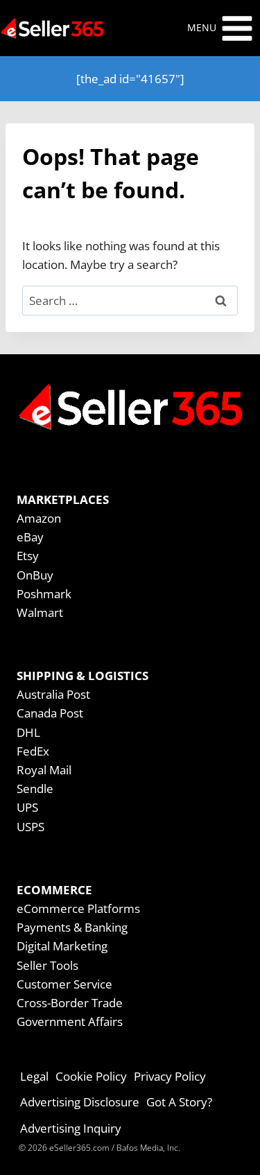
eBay (30, 537)
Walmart (40, 612)
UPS (27, 807)
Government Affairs (70, 1021)
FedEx (33, 751)
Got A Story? (179, 1102)
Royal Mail (44, 770)
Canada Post (50, 713)
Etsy (28, 556)
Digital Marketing (62, 946)
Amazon (39, 518)
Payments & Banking (72, 927)
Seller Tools (47, 965)
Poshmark (44, 594)
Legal (34, 1076)
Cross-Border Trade (70, 1003)
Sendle (35, 789)
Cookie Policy (91, 1076)
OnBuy (35, 575)
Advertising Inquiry (70, 1128)
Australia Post (53, 694)
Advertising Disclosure (79, 1102)
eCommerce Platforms (78, 908)
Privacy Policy (170, 1076)
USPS (30, 827)
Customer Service (64, 984)
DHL (28, 732)
